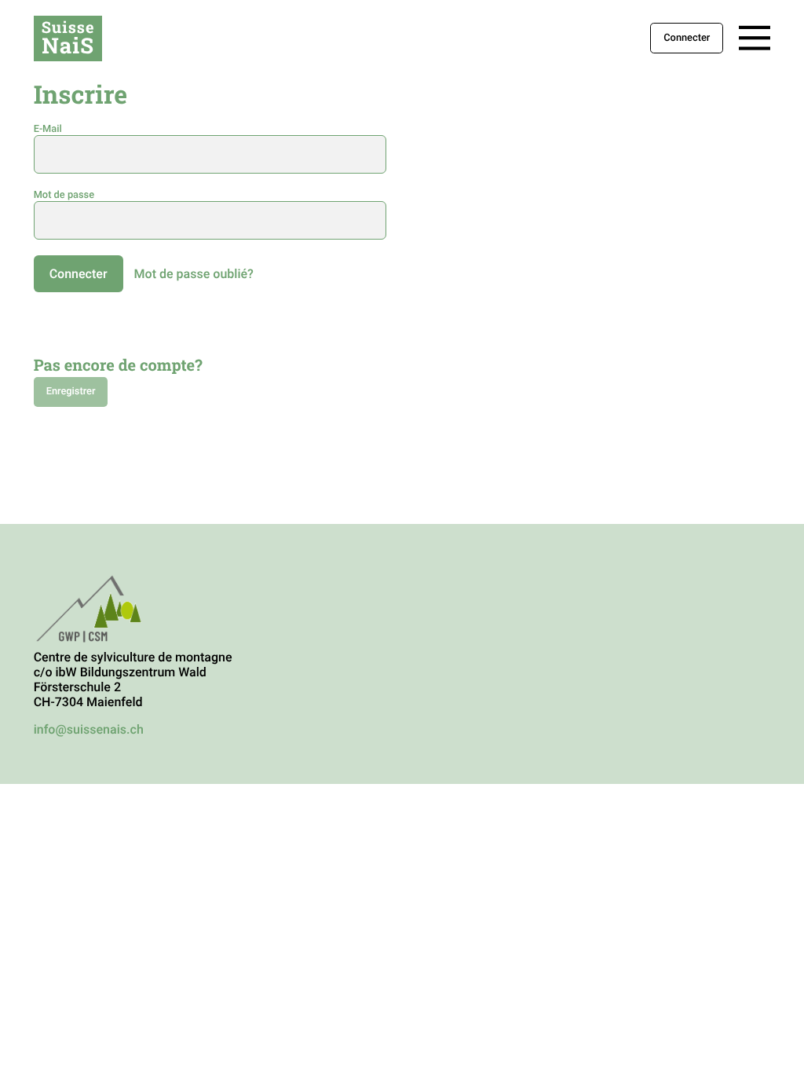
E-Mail (48, 129)
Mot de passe (64, 195)
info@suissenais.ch (89, 729)
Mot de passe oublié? (194, 273)
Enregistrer (71, 392)
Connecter (686, 38)
